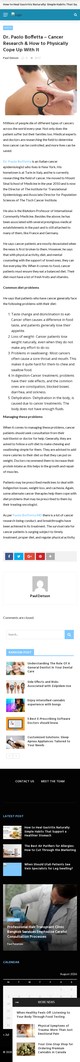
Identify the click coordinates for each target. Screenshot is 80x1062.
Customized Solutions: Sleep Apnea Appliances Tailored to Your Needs (48, 741)
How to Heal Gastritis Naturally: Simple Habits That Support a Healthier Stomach (47, 831)
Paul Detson (10, 58)
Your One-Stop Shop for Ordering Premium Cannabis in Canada (55, 1048)
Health (8, 27)
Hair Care (13, 919)
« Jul (6, 1034)
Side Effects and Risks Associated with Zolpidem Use (49, 684)
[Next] (16, 756)
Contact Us (24, 781)
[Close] (17, 1002)
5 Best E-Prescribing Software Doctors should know (48, 720)
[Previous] (9, 756)
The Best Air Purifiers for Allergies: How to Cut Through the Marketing (50, 848)
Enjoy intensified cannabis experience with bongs (46, 702)
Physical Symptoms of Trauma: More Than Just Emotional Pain (55, 1029)
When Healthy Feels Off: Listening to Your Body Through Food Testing (43, 1014)
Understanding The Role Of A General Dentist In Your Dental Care (49, 667)
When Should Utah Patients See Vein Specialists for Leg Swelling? (48, 866)
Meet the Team (53, 781)
